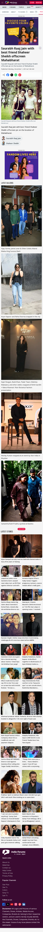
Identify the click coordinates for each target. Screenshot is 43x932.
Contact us (6, 868)
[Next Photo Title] (36, 101)
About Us (6, 862)
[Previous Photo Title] (7, 101)
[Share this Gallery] (3, 74)
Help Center (7, 870)
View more (21, 529)
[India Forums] (11, 2)
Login (32, 2)
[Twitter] (7, 904)
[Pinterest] (19, 904)
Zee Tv (5, 887)
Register (38, 2)
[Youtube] (11, 904)
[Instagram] (15, 904)
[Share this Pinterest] (19, 74)
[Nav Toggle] (2, 2)
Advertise (6, 865)
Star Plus (5, 884)
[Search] (26, 2)
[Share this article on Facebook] (7, 74)
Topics (21, 7)
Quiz (28, 7)
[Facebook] (3, 904)
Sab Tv (5, 895)
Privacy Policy (7, 876)
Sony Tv (5, 893)
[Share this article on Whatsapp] (15, 74)
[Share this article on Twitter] (11, 74)
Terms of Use (7, 873)
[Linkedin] (23, 904)
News (4, 7)
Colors (4, 890)
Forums (13, 7)
